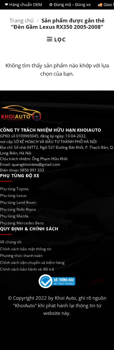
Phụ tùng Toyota (14, 188)
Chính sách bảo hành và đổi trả (27, 269)
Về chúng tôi (11, 242)
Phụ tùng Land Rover (18, 202)
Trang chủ (22, 20)
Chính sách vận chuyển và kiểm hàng (32, 262)
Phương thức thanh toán (21, 255)
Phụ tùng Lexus (13, 195)
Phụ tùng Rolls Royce (18, 209)
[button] (56, 39)
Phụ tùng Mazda (14, 216)
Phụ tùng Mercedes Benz (22, 223)
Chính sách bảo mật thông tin (25, 249)
